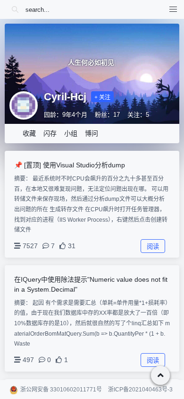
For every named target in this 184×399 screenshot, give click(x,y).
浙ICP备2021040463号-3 (140, 389)
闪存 (50, 133)
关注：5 (138, 114)
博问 (91, 133)
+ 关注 (102, 97)
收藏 (29, 133)
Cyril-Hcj (65, 97)
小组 (70, 133)
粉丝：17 (107, 114)
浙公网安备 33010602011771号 (61, 389)
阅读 (153, 246)
